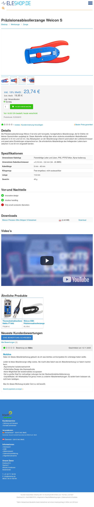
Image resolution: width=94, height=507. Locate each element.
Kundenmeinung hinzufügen (32, 124)
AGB (4, 449)
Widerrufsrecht (8, 451)
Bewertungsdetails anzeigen (13, 389)
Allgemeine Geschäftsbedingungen (49, 497)
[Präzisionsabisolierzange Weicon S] (47, 52)
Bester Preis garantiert (84, 124)
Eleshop (4, 24)
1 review (16, 124)
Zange (25, 24)
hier (65, 495)
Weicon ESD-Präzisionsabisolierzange (34, 322)
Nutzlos (7, 354)
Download (82, 220)
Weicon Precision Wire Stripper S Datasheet (19, 220)
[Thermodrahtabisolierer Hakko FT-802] (11, 308)
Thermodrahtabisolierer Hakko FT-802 (12, 322)
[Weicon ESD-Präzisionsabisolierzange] (32, 308)
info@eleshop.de (10, 476)
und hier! (70, 495)
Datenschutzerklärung (10, 453)
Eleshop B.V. (21, 497)
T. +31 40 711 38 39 (9, 474)
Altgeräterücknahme (10, 456)
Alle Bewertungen (8, 342)
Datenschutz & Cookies (69, 497)
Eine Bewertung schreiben (17, 337)
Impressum (7, 447)
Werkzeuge (15, 24)
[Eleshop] (16, 2)
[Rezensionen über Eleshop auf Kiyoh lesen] (7, 414)
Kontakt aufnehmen (9, 425)
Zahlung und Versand (10, 423)
